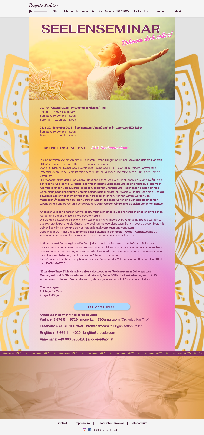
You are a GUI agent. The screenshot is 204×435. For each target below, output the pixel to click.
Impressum (82, 423)
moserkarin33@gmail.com (100, 319)
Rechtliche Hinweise (111, 423)
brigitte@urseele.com (99, 333)
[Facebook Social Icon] (89, 429)
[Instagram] (84, 429)
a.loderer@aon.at (100, 339)
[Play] (30, 11)
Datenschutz (138, 423)
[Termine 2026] (102, 353)
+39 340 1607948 (69, 326)
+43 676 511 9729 (64, 319)
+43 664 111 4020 (67, 333)
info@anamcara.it (98, 326)
